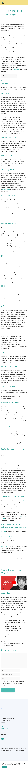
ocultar (14, 75)
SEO (4, 641)
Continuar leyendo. (16, 764)
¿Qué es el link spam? (8, 645)
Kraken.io (3, 531)
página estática (6, 189)
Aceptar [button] (4, 767)
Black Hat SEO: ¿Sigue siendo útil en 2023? (13, 643)
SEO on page (15, 69)
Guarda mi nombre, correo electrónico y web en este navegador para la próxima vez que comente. (15, 683)
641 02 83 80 (4, 726)
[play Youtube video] (14, 583)
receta (17, 500)
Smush (3, 556)
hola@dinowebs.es (6, 728)
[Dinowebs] (2, 3)
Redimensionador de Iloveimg (9, 536)
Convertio (4, 546)
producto (23, 500)
